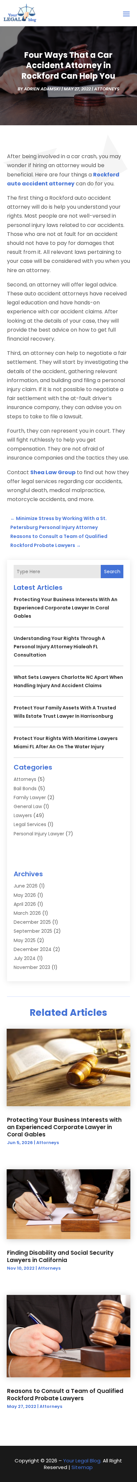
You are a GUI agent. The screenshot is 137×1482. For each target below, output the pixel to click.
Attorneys (106, 89)
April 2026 (25, 904)
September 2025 (33, 931)
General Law (28, 806)
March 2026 (27, 913)
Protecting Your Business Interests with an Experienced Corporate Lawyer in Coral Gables (65, 607)
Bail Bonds (25, 788)
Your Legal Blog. (82, 1460)
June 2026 (26, 886)
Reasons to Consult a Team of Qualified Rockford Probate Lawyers (65, 1394)
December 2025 (32, 922)
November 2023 (32, 967)
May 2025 (25, 940)
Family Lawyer (30, 797)
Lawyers (23, 815)
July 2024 (25, 958)
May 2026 (25, 895)
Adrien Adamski (42, 89)
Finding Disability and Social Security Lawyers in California (60, 1256)
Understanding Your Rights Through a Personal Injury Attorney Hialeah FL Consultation (59, 646)
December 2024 (33, 949)
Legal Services (30, 824)
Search (112, 571)
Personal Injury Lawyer (39, 833)
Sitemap (82, 1467)
